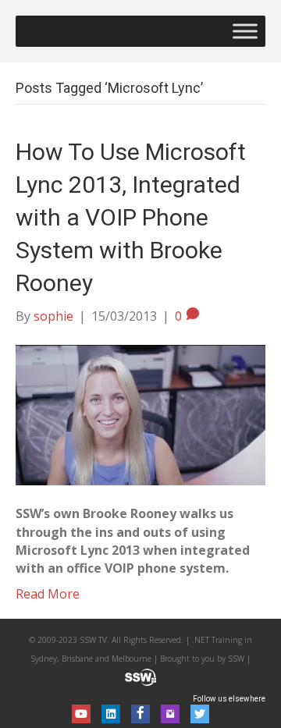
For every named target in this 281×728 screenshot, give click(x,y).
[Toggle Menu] (245, 30)
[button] (81, 714)
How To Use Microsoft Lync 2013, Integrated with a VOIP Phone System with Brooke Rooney (131, 217)
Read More (48, 593)
